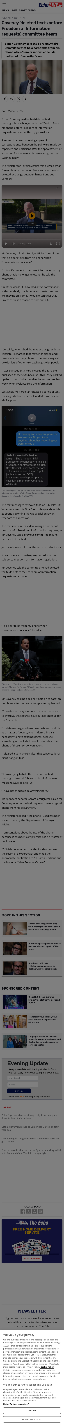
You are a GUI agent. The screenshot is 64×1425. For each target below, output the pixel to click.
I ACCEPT (32, 1410)
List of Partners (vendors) (16, 1404)
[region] (32, 1377)
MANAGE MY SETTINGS (31, 1419)
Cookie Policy (47, 1366)
